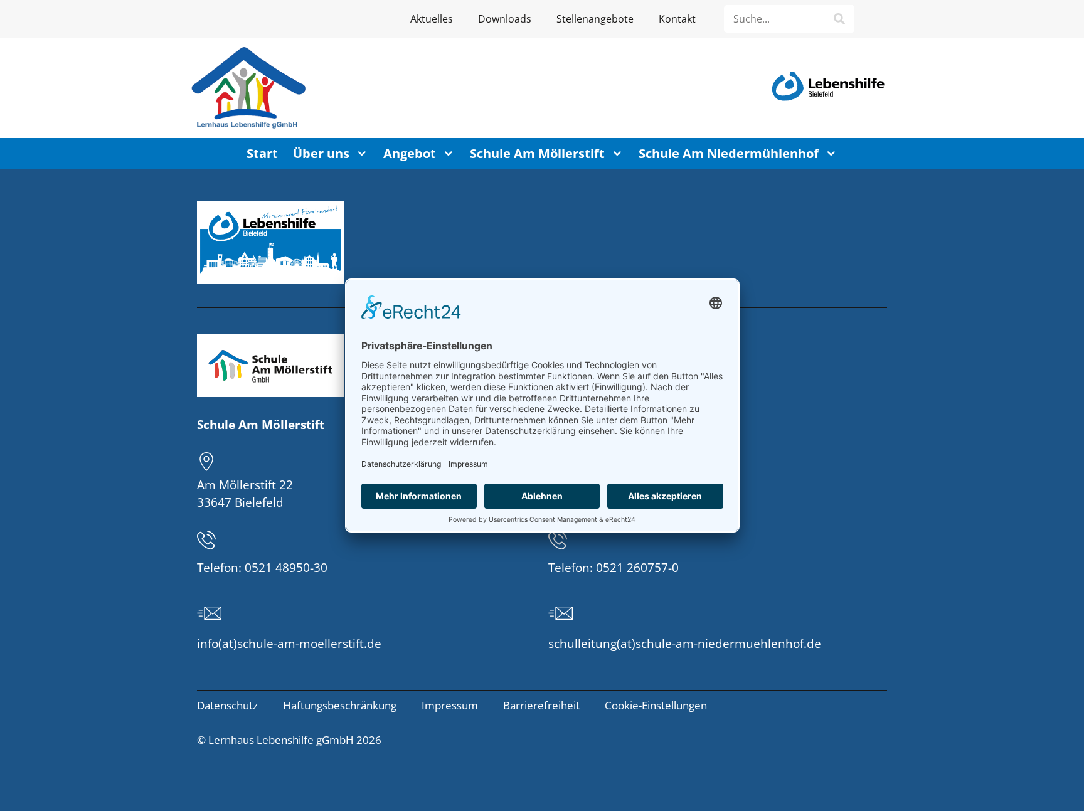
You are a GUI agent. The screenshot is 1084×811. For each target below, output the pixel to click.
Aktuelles (431, 19)
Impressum (450, 705)
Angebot (409, 153)
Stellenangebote (595, 19)
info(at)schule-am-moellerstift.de (289, 643)
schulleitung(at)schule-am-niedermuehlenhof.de (684, 643)
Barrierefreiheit (541, 705)
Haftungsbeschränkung (339, 705)
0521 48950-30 (286, 567)
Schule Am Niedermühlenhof (729, 153)
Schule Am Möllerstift (537, 153)
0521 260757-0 (637, 567)
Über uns (321, 153)
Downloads (504, 19)
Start (262, 153)
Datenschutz (227, 705)
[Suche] (839, 19)
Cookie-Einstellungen (656, 705)
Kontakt (677, 19)
